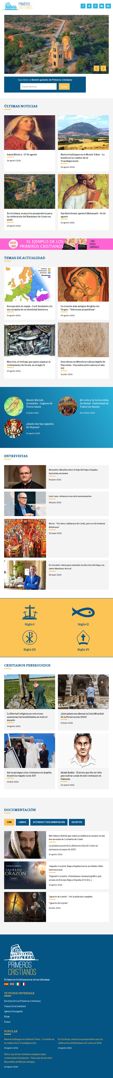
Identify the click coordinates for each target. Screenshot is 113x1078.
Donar (7, 1021)
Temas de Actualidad (15, 1006)
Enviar (64, 86)
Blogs (7, 1016)
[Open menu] (108, 6)
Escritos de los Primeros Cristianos (22, 1000)
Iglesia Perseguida (13, 1011)
